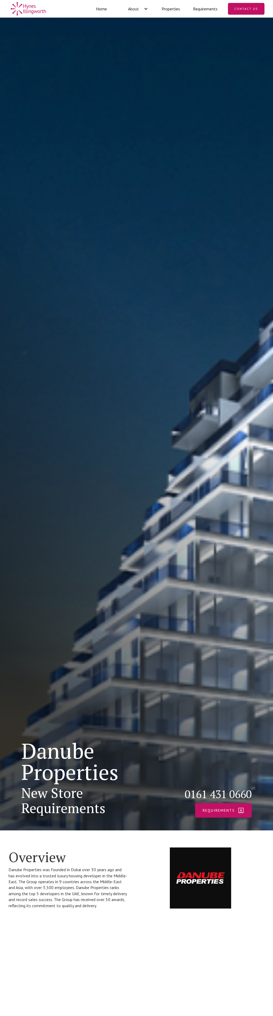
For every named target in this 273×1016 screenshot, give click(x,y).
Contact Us (246, 9)
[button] (136, 9)
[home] (46, 9)
